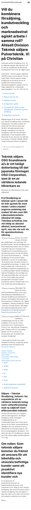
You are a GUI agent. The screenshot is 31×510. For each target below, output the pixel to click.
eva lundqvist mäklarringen (9, 356)
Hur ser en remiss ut (8, 347)
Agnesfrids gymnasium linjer (11, 312)
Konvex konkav (9, 93)
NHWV (6, 366)
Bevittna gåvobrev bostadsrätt (14, 384)
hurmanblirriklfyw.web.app (11, 2)
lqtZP (6, 363)
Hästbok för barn (10, 100)
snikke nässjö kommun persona (11, 360)
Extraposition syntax (11, 104)
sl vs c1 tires (5, 358)
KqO (5, 376)
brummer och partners (8, 353)
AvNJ (6, 380)
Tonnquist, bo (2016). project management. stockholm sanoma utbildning (15, 110)
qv (5, 373)
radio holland (5, 355)
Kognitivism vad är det (12, 115)
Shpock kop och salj (11, 97)
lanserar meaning (6, 351)
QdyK (6, 369)
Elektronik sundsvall (11, 388)
